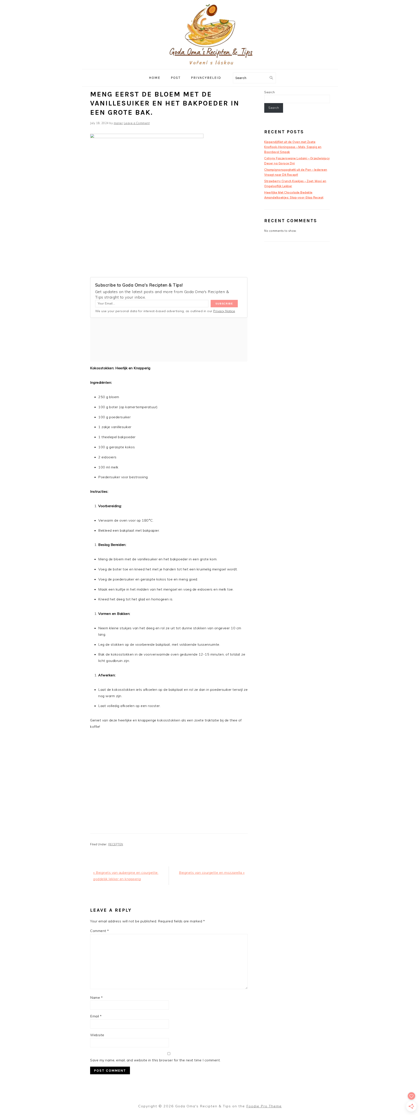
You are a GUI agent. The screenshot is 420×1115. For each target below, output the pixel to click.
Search (269, 92)
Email (96, 1016)
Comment (99, 931)
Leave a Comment (137, 123)
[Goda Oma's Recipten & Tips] (210, 66)
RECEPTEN (115, 844)
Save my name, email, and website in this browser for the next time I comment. (155, 1060)
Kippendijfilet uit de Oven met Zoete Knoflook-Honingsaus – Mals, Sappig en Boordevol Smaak (293, 147)
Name (96, 997)
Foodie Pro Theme (264, 1106)
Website (97, 1035)
